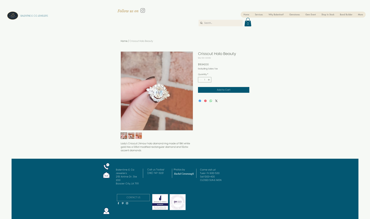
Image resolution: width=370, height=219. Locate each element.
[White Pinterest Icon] (122, 203)
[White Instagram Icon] (127, 203)
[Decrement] (200, 79)
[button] (247, 22)
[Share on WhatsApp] (211, 101)
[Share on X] (216, 101)
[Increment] (209, 79)
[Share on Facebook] (200, 101)
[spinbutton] (204, 79)
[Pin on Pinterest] (205, 101)
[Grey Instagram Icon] (143, 10)
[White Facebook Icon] (118, 203)
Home (124, 41)
